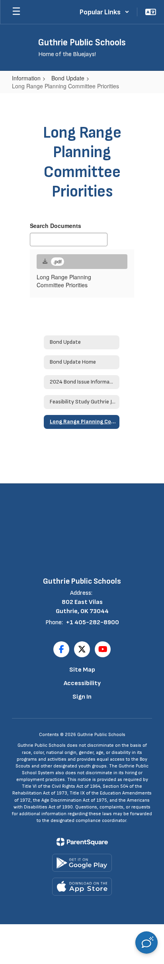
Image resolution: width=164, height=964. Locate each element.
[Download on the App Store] (82, 887)
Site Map (82, 670)
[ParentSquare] (82, 842)
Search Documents (55, 226)
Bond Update (67, 78)
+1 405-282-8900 (92, 622)
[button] (104, 12)
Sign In (82, 697)
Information (26, 78)
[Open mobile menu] (16, 12)
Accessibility (82, 683)
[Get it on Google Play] (82, 863)
